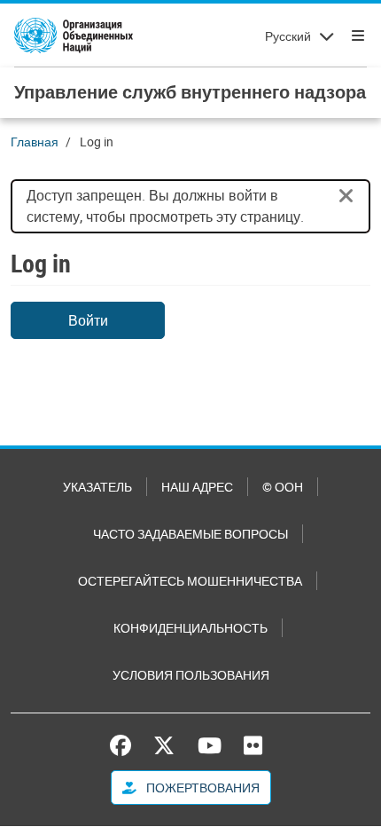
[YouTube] (209, 745)
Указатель (97, 486)
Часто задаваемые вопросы (190, 533)
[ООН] (73, 35)
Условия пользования (191, 674)
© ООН (282, 486)
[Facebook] (125, 745)
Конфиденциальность (190, 627)
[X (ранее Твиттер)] (163, 745)
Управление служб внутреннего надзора (190, 92)
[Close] (346, 196)
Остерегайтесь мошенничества (190, 580)
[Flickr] (253, 745)
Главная (34, 141)
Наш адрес (197, 486)
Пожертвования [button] (202, 787)
